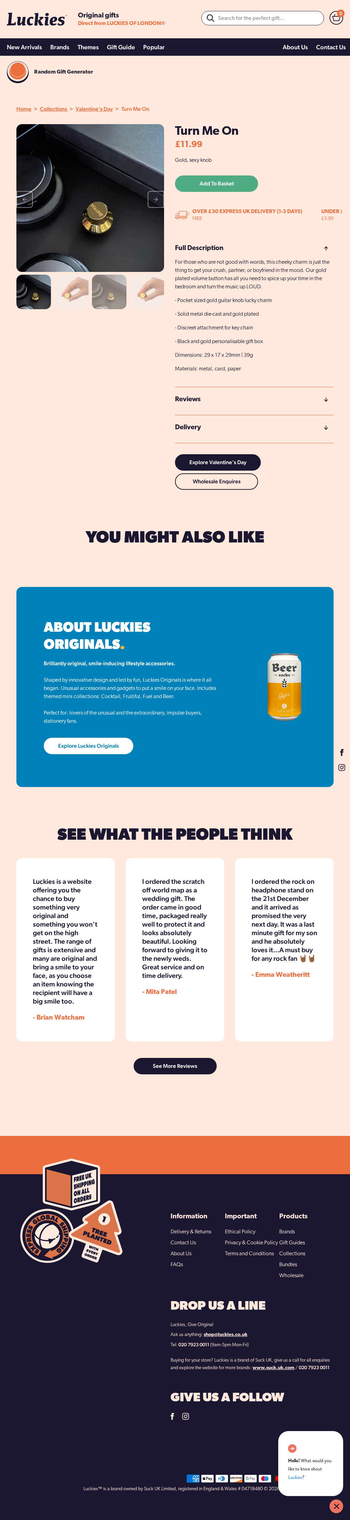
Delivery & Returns (191, 1232)
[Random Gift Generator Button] (17, 72)
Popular (154, 47)
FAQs (177, 1265)
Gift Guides (292, 1243)
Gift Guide (121, 47)
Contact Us (331, 47)
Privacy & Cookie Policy (251, 1243)
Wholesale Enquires (217, 481)
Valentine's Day (94, 109)
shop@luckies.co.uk (225, 1334)
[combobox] (262, 18)
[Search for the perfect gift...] (210, 18)
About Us (295, 47)
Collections (54, 109)
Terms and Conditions (249, 1254)
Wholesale (291, 1276)
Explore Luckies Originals (88, 746)
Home (23, 109)
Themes (88, 47)
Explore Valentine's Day (217, 462)
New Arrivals (24, 47)
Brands (59, 47)
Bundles (288, 1265)
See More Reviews (175, 1066)
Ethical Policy (240, 1232)
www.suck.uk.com (273, 1368)
